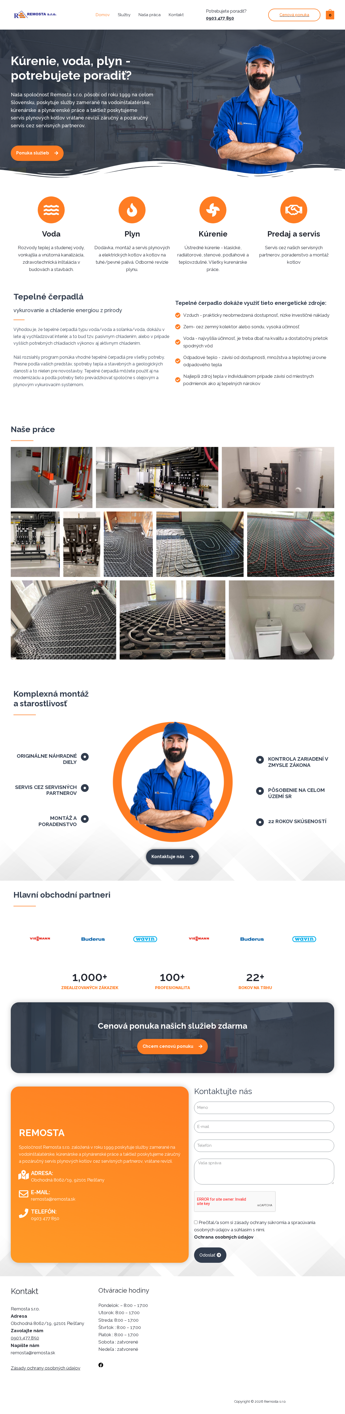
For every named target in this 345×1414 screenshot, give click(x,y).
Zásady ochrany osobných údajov (45, 1368)
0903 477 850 (220, 18)
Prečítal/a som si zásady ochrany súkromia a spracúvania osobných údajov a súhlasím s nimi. (254, 1230)
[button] (37, 153)
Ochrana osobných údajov (223, 1237)
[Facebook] (100, 1365)
